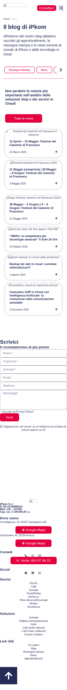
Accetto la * (18, 411)
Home (6, 18)
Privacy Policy (24, 411)
